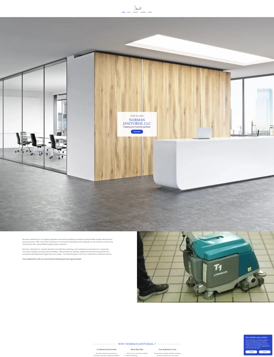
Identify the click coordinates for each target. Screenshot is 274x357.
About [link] (150, 12)
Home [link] (123, 12)
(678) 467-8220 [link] (136, 116)
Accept (265, 352)
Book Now (137, 132)
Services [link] (143, 12)
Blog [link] (129, 12)
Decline (251, 352)
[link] (137, 7)
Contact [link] (135, 12)
